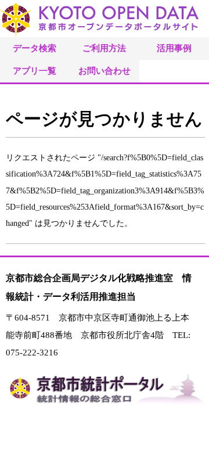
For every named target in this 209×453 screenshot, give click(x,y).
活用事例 (174, 48)
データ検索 (34, 48)
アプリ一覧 (34, 71)
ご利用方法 (104, 48)
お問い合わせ (104, 71)
